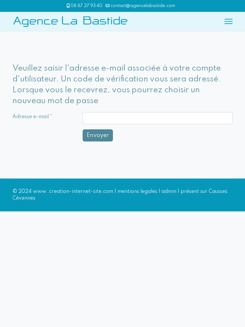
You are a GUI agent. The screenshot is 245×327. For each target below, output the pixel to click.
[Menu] (229, 21)
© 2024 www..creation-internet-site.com (62, 191)
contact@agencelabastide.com (143, 6)
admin (168, 191)
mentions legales (137, 191)
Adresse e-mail (32, 116)
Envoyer (98, 135)
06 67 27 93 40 (86, 6)
